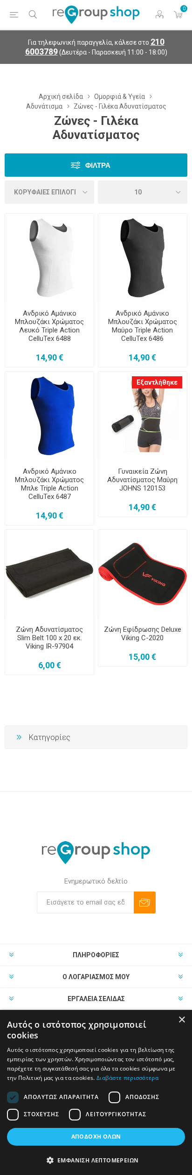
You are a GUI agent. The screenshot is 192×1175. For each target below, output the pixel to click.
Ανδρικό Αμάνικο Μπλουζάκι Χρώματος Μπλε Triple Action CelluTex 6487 (49, 484)
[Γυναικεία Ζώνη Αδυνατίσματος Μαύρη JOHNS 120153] (142, 416)
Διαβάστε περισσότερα (127, 1078)
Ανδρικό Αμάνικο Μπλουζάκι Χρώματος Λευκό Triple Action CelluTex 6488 (49, 326)
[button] (96, 1159)
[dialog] (96, 1092)
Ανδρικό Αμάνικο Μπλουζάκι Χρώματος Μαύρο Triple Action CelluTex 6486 (142, 326)
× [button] (181, 1019)
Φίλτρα (97, 165)
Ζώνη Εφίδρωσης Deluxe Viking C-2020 (142, 633)
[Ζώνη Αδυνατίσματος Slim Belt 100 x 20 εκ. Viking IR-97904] (49, 574)
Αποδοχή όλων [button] (96, 1136)
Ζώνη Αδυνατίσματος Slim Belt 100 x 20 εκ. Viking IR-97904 (49, 637)
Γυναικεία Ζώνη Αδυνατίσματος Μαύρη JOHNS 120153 (142, 479)
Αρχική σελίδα (61, 96)
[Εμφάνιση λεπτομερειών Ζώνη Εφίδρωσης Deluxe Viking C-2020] (142, 574)
